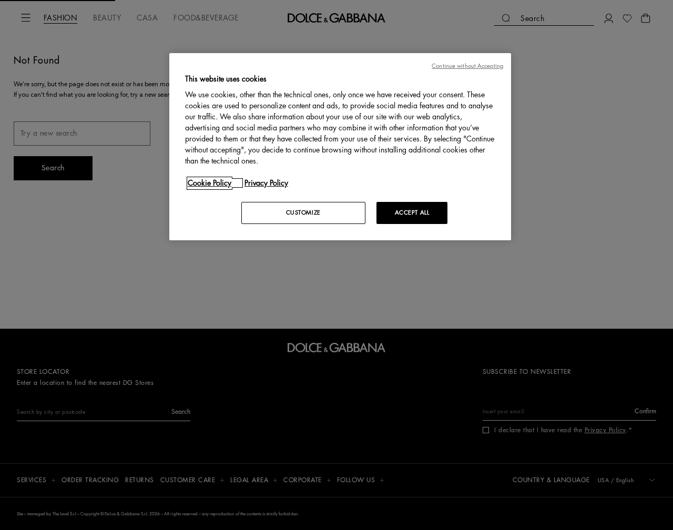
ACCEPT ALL (412, 213)
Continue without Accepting (467, 66)
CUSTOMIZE (303, 213)
